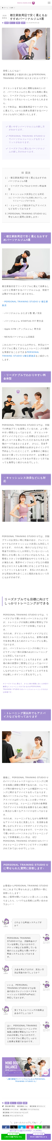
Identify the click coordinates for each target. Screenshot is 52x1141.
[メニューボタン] (49, 3)
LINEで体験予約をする (13, 1137)
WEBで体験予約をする (38, 1137)
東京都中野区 (10, 1106)
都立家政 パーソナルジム (29, 1109)
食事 (23, 23)
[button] (6, 1127)
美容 (18, 23)
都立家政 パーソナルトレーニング (15, 1112)
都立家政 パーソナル (10, 1109)
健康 (6, 23)
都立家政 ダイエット (37, 1106)
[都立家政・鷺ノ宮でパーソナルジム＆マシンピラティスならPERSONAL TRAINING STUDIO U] (26, 3)
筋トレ (12, 23)
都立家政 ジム (22, 1106)
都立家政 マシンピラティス (13, 1116)
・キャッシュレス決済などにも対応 (26, 194)
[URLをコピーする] (46, 1127)
